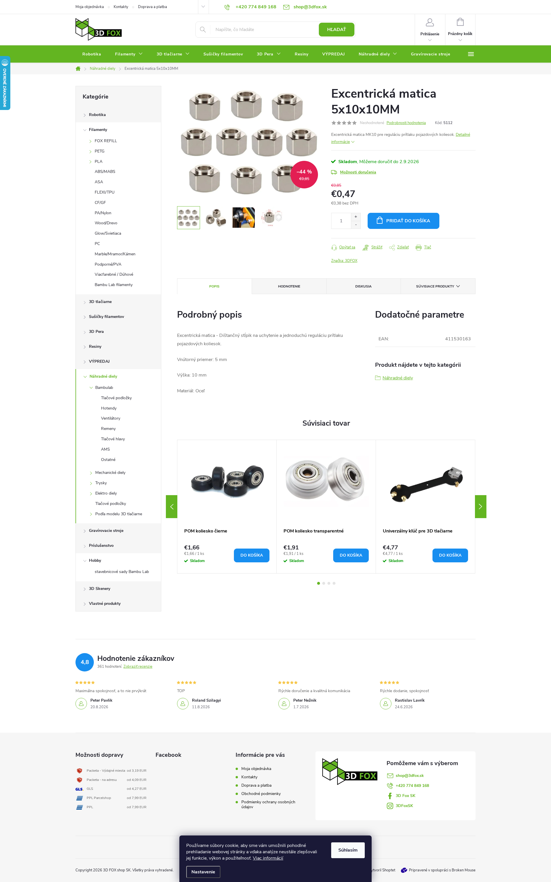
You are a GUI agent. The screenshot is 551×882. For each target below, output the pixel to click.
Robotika (97, 114)
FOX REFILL (106, 141)
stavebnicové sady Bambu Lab (122, 571)
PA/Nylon (103, 213)
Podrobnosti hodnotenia (406, 123)
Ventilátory (110, 418)
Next (480, 506)
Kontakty (121, 6)
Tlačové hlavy (113, 439)
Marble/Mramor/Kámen (115, 254)
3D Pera (96, 331)
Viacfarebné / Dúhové (114, 274)
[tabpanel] (227, 506)
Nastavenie (203, 872)
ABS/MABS (105, 171)
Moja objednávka (89, 6)
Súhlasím (348, 850)
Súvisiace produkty (435, 286)
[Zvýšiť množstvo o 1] (355, 217)
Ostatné (108, 459)
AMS (105, 449)
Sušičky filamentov (106, 316)
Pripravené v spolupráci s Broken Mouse (442, 870)
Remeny (108, 428)
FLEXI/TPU (105, 192)
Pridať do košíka (408, 221)
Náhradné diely (103, 376)
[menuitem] (91, 54)
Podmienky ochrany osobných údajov (268, 804)
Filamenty (98, 129)
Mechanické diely (110, 472)
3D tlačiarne (100, 301)
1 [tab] (318, 583)
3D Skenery (99, 588)
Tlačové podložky (116, 398)
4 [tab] (334, 583)
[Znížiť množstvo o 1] (355, 225)
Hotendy (109, 408)
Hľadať (336, 29)
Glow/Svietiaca (108, 233)
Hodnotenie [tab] (289, 286)
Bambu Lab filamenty (114, 284)
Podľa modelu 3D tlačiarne (118, 514)
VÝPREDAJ (99, 361)
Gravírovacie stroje (106, 530)
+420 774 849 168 (412, 785)
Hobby (95, 560)
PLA (98, 161)
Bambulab (104, 387)
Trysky (101, 483)
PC (97, 243)
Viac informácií (268, 858)
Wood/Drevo (106, 223)
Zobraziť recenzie (137, 666)
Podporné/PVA (108, 264)
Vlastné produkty (105, 603)
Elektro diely (106, 493)
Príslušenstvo (101, 545)
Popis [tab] (214, 286)
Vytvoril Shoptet (381, 870)
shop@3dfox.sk (410, 775)
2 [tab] (323, 583)
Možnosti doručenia (358, 172)
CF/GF (100, 202)
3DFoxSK (404, 805)
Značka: (344, 260)
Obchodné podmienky (261, 793)
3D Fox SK (405, 795)
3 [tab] (328, 583)
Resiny (95, 346)
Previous (171, 506)
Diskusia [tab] (363, 286)
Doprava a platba (152, 6)
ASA (99, 182)
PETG (99, 151)
